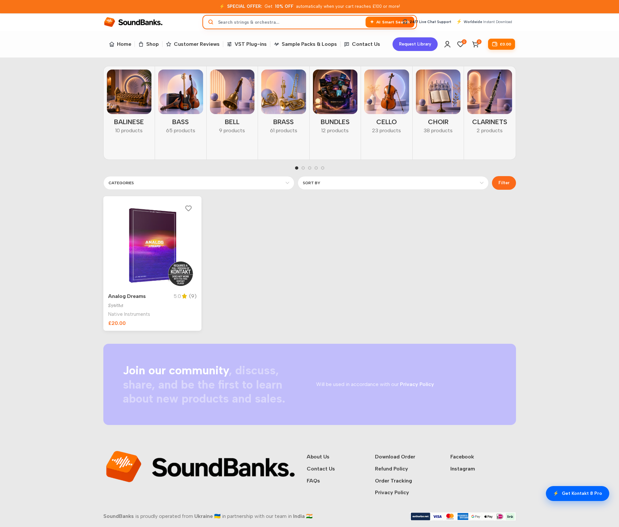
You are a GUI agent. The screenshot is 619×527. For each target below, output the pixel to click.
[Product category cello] (386, 104)
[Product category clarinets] (489, 104)
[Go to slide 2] (303, 168)
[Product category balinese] (129, 104)
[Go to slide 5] (322, 168)
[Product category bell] (232, 104)
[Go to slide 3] (309, 168)
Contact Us (321, 469)
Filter (503, 182)
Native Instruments (129, 314)
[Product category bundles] (335, 104)
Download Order (395, 457)
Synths (116, 305)
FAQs (313, 481)
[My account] (447, 44)
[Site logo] (133, 22)
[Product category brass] (283, 104)
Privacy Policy (392, 492)
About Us (318, 457)
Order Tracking (393, 481)
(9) (193, 296)
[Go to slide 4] (316, 168)
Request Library (415, 44)
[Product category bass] (180, 104)
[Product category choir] (438, 104)
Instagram (462, 469)
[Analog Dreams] (152, 245)
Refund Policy (391, 469)
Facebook (462, 457)
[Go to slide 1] (296, 168)
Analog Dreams (127, 296)
